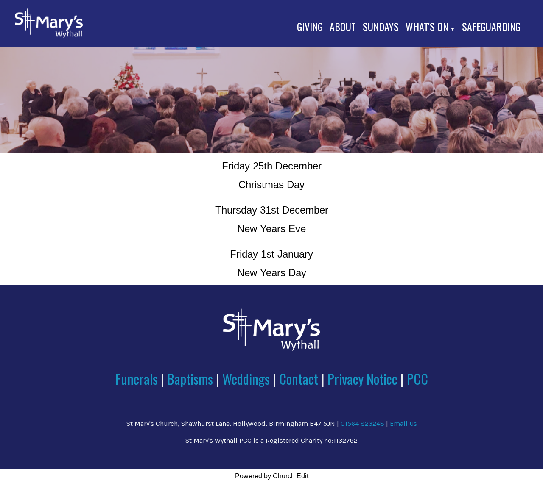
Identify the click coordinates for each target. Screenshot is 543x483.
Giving (310, 26)
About (343, 26)
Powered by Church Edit (271, 476)
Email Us (403, 423)
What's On (427, 26)
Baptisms (190, 379)
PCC (417, 379)
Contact (300, 379)
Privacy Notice (362, 379)
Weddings (246, 379)
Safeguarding (491, 26)
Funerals (136, 379)
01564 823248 (362, 423)
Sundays (381, 26)
